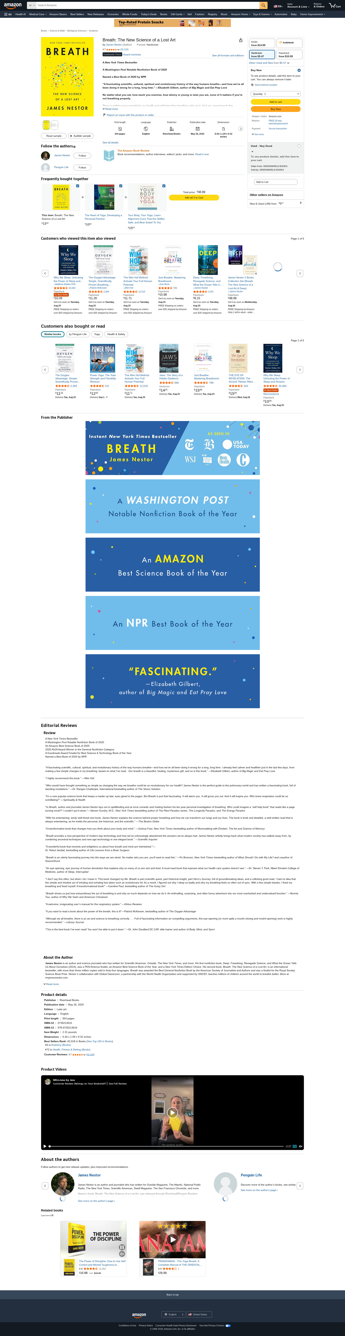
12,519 (144, 386)
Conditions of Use (127, 1325)
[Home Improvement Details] (324, 14)
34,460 (282, 386)
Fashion (199, 14)
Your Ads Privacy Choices (211, 1325)
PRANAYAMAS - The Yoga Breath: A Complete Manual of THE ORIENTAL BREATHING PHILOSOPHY (179, 1263)
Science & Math (57, 31)
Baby (294, 14)
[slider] (166, 1146)
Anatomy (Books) (61, 1044)
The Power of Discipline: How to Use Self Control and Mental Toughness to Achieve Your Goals (102, 1263)
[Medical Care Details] (46, 14)
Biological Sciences (77, 31)
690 (176, 382)
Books (163, 14)
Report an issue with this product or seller (130, 115)
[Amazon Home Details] (249, 14)
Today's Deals (149, 14)
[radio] (262, 43)
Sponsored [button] (46, 1215)
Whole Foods (129, 14)
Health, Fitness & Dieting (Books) (71, 1049)
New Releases (96, 14)
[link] (104, 197)
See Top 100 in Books (99, 1041)
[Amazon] (13, 5)
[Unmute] (300, 1146)
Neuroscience (271, 392)
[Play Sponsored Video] (172, 1240)
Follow (82, 155)
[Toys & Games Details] (271, 14)
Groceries (113, 14)
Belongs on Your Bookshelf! (90, 1083)
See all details (110, 142)
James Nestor (114, 44)
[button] (8, 14)
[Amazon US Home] (139, 1316)
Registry (212, 14)
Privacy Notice (146, 1325)
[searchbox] (147, 5)
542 (246, 386)
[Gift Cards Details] (184, 14)
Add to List (262, 181)
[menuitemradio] (295, 1146)
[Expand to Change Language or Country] (282, 6)
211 (107, 386)
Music (224, 14)
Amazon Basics (58, 14)
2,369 (73, 386)
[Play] (44, 1146)
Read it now (202, 154)
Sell (189, 14)
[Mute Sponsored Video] (122, 1254)
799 (211, 382)
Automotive (281, 14)
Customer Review (63, 1083)
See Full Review (118, 1083)
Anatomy (93, 31)
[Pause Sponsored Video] (122, 1247)
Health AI (20, 14)
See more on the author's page (95, 1200)
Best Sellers (77, 14)
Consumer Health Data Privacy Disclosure (176, 1325)
